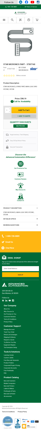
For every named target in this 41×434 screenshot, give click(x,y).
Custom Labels (8, 358)
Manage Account (9, 329)
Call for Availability (20, 101)
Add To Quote (24, 116)
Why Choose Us (9, 311)
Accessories (8, 396)
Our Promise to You (10, 314)
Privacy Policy (8, 322)
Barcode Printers (9, 386)
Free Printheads (9, 370)
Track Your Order (9, 332)
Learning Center (9, 355)
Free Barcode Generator (11, 360)
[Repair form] (20, 20)
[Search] (12, 20)
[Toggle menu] (4, 20)
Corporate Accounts (10, 368)
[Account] (29, 20)
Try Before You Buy (10, 342)
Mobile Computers (9, 383)
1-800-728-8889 (12, 236)
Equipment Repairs (9, 345)
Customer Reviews (10, 317)
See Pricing (20, 126)
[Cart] (37, 20)
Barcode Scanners (9, 381)
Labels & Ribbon (9, 388)
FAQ (5, 373)
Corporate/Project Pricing (12, 365)
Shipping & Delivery (10, 337)
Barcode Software (9, 394)
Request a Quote (9, 340)
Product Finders (9, 363)
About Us (7, 309)
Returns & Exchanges (10, 334)
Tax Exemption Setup (10, 347)
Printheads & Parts (10, 391)
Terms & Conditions (10, 319)
